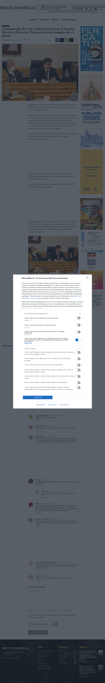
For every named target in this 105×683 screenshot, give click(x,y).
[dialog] (52, 341)
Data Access (52, 405)
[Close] (88, 278)
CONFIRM (38, 397)
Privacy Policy (64, 405)
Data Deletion (41, 405)
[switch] (78, 318)
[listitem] (52, 313)
